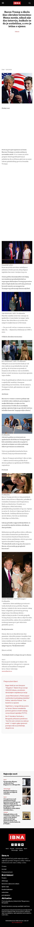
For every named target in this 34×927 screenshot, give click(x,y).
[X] (19, 844)
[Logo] (17, 3)
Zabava (17, 31)
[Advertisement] (17, 51)
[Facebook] (12, 844)
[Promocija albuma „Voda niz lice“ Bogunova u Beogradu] (26, 782)
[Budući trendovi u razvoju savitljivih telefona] (26, 791)
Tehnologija (6, 788)
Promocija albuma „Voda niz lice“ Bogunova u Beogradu (11, 783)
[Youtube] (22, 844)
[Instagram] (16, 844)
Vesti (4, 779)
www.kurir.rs (7, 671)
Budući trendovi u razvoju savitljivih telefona (10, 792)
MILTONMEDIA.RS (17, 922)
